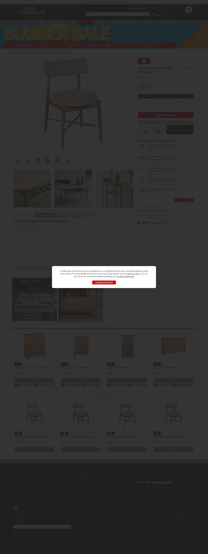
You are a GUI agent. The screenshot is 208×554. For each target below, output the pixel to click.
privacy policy (133, 273)
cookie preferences (125, 276)
